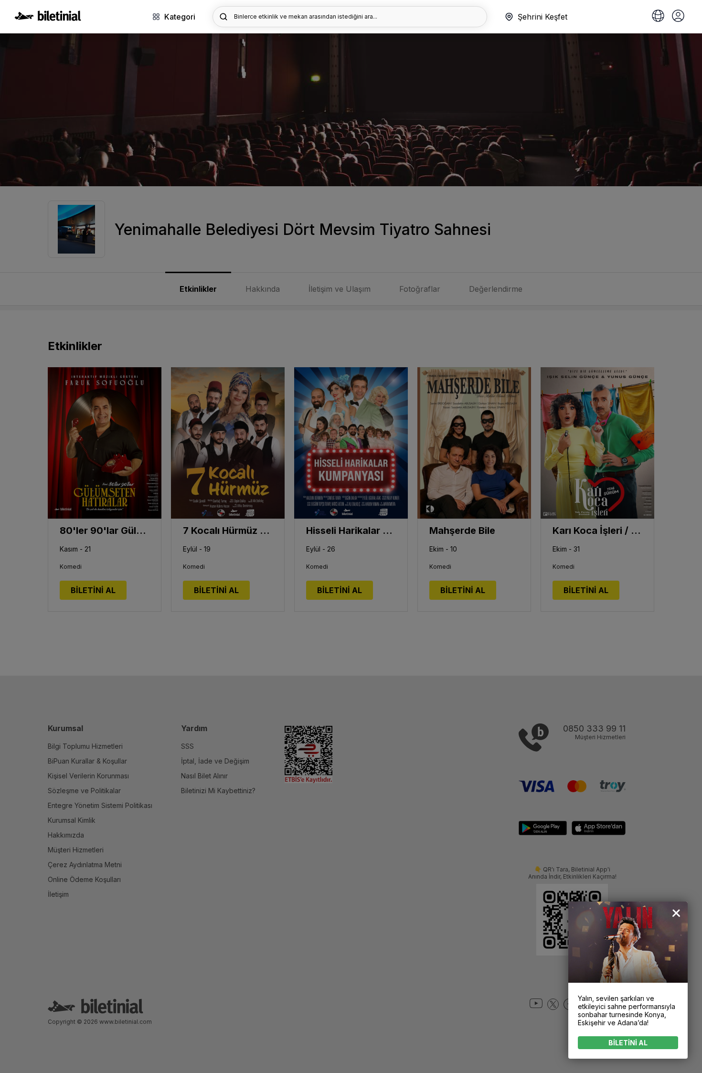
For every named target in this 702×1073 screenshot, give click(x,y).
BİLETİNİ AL (628, 1043)
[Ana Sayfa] (47, 18)
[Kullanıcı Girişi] (678, 16)
